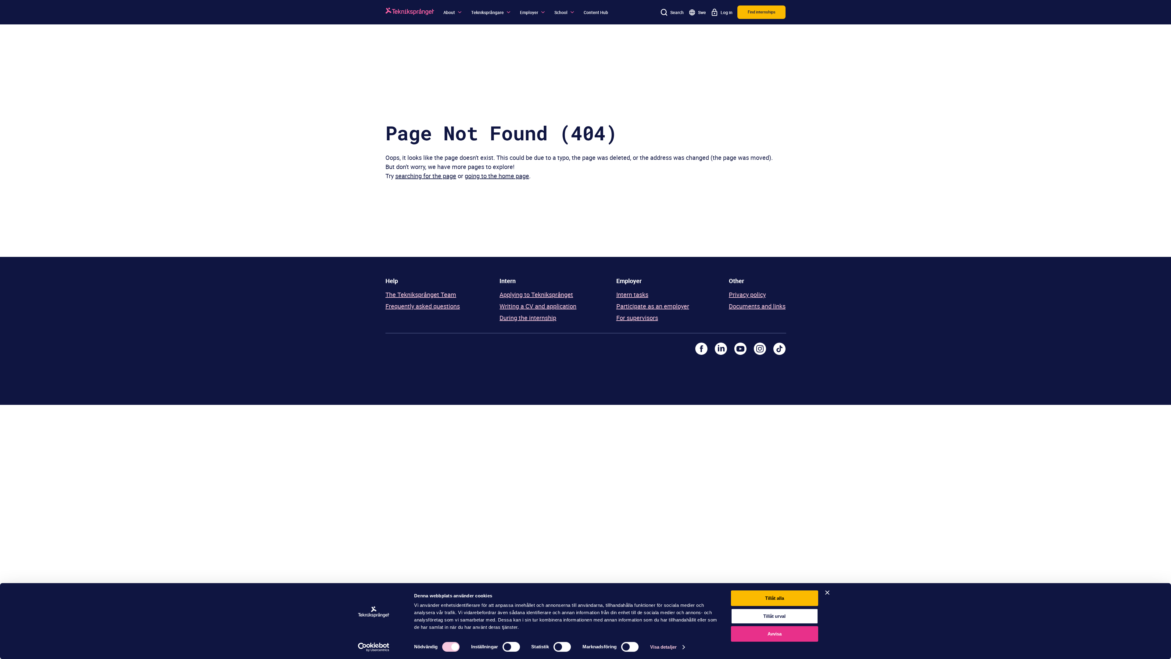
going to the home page (497, 176)
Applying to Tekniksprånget (536, 294)
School (561, 12)
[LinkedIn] (721, 349)
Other (736, 281)
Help (391, 281)
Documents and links (757, 306)
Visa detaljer (663, 647)
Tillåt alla (774, 598)
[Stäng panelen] (827, 592)
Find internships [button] (761, 12)
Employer (529, 12)
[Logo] (409, 12)
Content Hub (596, 12)
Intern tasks (632, 294)
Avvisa (775, 633)
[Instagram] (760, 349)
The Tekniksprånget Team (420, 294)
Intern (508, 281)
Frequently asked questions (422, 306)
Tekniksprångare (487, 12)
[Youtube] (740, 349)
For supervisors (637, 318)
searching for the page (425, 176)
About (449, 12)
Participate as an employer (652, 306)
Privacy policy (747, 294)
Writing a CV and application (538, 306)
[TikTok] (779, 349)
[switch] (511, 647)
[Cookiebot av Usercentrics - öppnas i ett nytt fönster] (373, 647)
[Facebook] (701, 349)
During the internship (528, 318)
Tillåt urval (774, 616)
